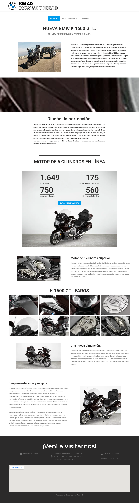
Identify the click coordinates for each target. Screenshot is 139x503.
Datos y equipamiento (69, 18)
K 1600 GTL (54, 18)
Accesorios (85, 18)
